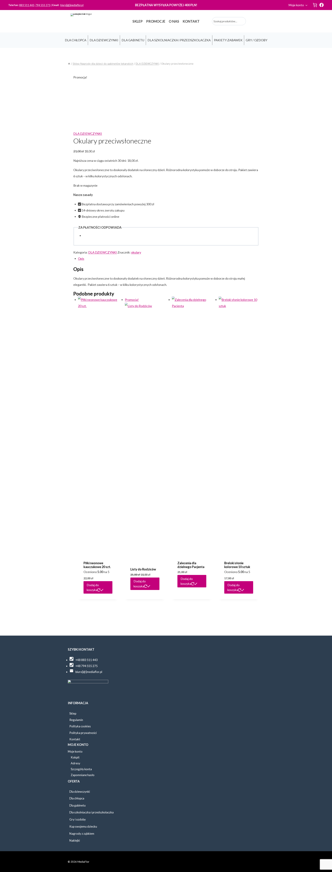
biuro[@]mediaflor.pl (72, 5)
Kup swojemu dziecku (83, 826)
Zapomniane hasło (82, 775)
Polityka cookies (80, 726)
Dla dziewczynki (79, 791)
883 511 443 (26, 5)
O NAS (174, 21)
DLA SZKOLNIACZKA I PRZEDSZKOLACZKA (179, 40)
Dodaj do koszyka (93, 587)
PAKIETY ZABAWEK (228, 40)
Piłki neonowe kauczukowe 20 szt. (97, 565)
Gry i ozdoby (77, 819)
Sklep (72, 713)
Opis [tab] (81, 258)
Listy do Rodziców (143, 569)
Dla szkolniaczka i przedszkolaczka (91, 812)
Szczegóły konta (81, 769)
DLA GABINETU (133, 40)
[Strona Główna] (69, 63)
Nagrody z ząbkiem (81, 833)
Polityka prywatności (83, 733)
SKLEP (137, 21)
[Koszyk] (315, 5)
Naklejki (74, 840)
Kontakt (74, 739)
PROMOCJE (155, 21)
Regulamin (76, 720)
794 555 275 (42, 5)
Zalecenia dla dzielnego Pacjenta (190, 565)
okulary (136, 252)
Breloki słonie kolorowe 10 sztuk (237, 565)
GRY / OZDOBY (256, 40)
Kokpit (75, 757)
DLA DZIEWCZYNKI (104, 40)
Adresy (75, 763)
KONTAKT (191, 21)
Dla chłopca (76, 798)
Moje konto (296, 5)
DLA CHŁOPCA (75, 40)
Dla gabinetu (77, 805)
